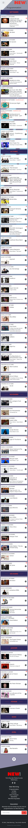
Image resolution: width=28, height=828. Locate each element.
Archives (14, 793)
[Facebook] (12, 783)
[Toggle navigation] (3, 2)
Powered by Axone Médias (14, 825)
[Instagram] (14, 783)
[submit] (24, 812)
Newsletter (14, 797)
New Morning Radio (14, 798)
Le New (14, 791)
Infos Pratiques (14, 795)
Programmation (14, 789)
